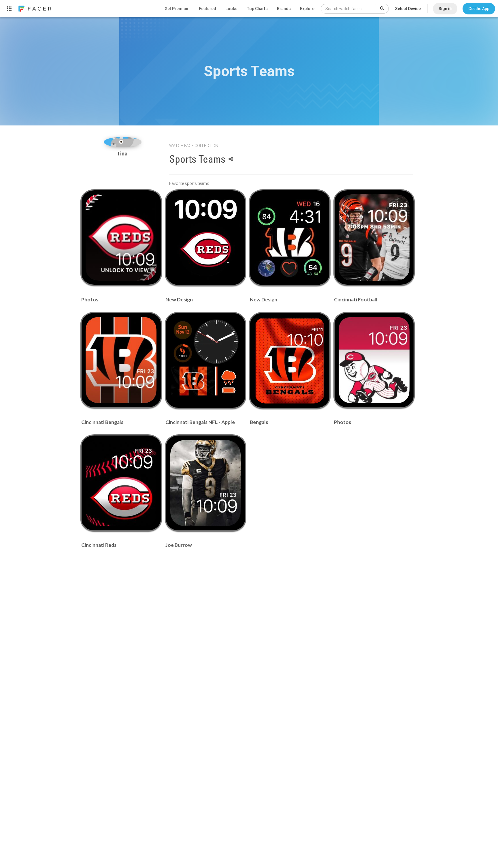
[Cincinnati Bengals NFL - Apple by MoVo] (205, 360)
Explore (307, 8)
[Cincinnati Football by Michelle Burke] (374, 237)
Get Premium (177, 8)
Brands (284, 8)
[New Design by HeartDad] (289, 237)
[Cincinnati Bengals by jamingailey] (121, 360)
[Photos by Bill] (121, 237)
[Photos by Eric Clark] (374, 360)
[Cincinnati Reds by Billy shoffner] (121, 483)
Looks (231, 8)
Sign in (445, 8)
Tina (123, 154)
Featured (207, 8)
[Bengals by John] (289, 360)
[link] (35, 8)
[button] (479, 8)
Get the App (478, 8)
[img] (123, 142)
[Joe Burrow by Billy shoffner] (205, 483)
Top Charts (257, 8)
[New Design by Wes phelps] (205, 237)
